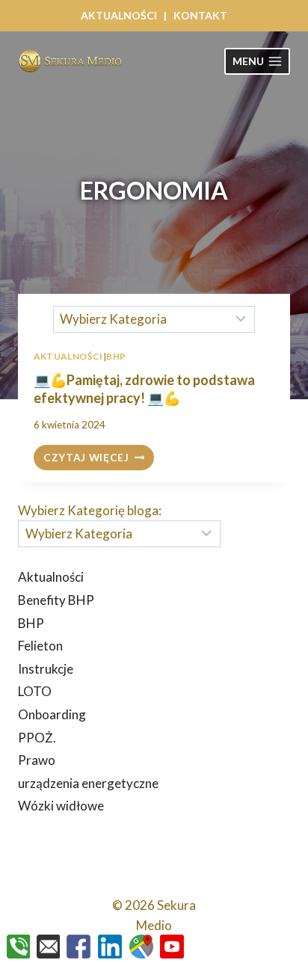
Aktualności (51, 577)
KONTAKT (200, 15)
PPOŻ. (37, 737)
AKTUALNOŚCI (119, 15)
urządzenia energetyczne (88, 783)
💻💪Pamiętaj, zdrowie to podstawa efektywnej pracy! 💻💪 (144, 388)
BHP (31, 623)
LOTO (35, 691)
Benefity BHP (56, 600)
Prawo (36, 760)
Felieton (40, 645)
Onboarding (52, 714)
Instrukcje (45, 669)
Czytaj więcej (98, 458)
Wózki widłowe (61, 805)
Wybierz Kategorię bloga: (89, 510)
